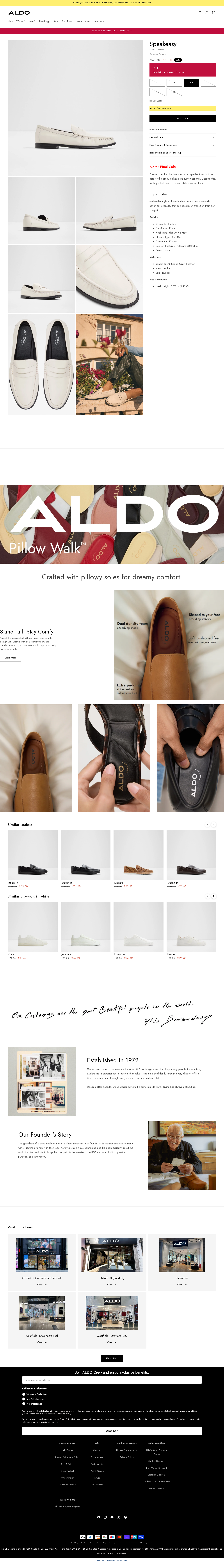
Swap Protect (67, 1470)
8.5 (191, 82)
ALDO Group (97, 1470)
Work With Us (67, 1499)
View (40, 1284)
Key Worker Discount (156, 1467)
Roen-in (13, 883)
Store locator (97, 1457)
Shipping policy (146, 1543)
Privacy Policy (67, 1477)
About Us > (112, 1358)
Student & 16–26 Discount (157, 1481)
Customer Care (67, 1443)
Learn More (10, 657)
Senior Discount (156, 1488)
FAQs (97, 1477)
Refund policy (100, 1543)
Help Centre (67, 1450)
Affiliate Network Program (67, 1506)
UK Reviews (97, 1484)
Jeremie (66, 954)
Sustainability (97, 1464)
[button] (200, 12)
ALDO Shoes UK (85, 1543)
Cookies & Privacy (127, 1443)
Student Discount (156, 1461)
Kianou (118, 883)
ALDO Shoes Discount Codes (156, 1452)
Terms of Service (67, 1484)
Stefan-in (67, 883)
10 (177, 92)
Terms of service (130, 1543)
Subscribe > (112, 1430)
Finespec (120, 954)
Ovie (11, 954)
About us (97, 1450)
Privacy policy (115, 1543)
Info (97, 1443)
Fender (171, 954)
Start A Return (67, 1464)
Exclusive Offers (156, 1443)
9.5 (160, 92)
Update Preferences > (126, 1450)
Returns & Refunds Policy (67, 1457)
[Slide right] (213, 824)
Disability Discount (156, 1474)
